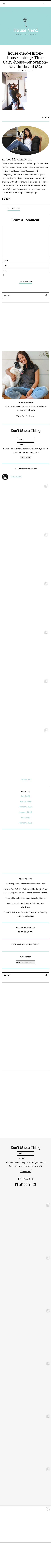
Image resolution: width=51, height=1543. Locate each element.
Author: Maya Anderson (17, 159)
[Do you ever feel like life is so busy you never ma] (25, 604)
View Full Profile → (25, 416)
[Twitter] (45, 117)
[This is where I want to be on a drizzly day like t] (25, 506)
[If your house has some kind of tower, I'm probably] (25, 751)
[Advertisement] (25, 324)
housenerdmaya (25, 402)
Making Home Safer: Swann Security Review (25, 898)
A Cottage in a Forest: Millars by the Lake (25, 883)
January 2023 (25, 812)
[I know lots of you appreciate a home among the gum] (25, 702)
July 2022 (25, 817)
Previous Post (14, 208)
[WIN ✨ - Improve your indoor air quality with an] (25, 653)
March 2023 (25, 801)
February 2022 (25, 823)
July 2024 (25, 796)
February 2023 (25, 807)
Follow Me (25, 779)
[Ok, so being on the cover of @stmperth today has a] (25, 555)
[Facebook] (42, 117)
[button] (4, 3)
